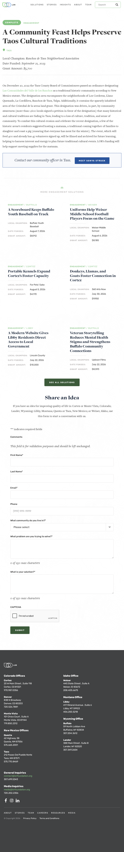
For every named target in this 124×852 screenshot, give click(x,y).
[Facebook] (6, 801)
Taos (8, 50)
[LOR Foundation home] (8, 4)
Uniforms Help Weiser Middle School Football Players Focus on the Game (92, 214)
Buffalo (31, 205)
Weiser (92, 205)
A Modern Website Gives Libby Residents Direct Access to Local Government (28, 339)
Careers (42, 813)
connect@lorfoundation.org (18, 776)
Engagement (31, 23)
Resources (58, 813)
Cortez (31, 267)
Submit (20, 630)
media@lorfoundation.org (17, 789)
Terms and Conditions (49, 818)
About (8, 813)
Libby (29, 328)
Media (72, 813)
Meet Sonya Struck (92, 161)
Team (31, 813)
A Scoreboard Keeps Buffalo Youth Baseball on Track (31, 211)
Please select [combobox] (21, 527)
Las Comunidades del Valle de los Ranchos (27, 90)
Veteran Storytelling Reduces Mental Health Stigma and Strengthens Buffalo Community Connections (90, 342)
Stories (20, 813)
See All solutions (62, 382)
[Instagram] (12, 801)
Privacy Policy (29, 818)
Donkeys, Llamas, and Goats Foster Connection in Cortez (93, 275)
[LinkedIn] (18, 801)
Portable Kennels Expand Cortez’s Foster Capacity (29, 273)
